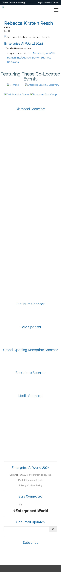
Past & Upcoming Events (30, 480)
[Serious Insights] (41, 431)
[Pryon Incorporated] (30, 182)
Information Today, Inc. (40, 475)
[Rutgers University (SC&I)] (30, 382)
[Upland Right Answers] (30, 274)
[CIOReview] (19, 406)
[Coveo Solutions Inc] (30, 120)
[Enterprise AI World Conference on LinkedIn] (20, 504)
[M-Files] (30, 151)
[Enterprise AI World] (41, 419)
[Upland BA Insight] (30, 259)
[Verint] (30, 290)
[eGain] (30, 136)
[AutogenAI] (30, 336)
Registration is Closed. (48, 2)
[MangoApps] (30, 313)
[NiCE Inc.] (30, 167)
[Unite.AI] (41, 444)
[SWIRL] (30, 228)
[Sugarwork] (30, 213)
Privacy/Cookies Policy (30, 485)
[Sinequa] (30, 197)
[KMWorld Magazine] (19, 431)
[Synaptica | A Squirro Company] (30, 244)
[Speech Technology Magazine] (19, 444)
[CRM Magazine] (41, 406)
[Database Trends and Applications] (19, 419)
